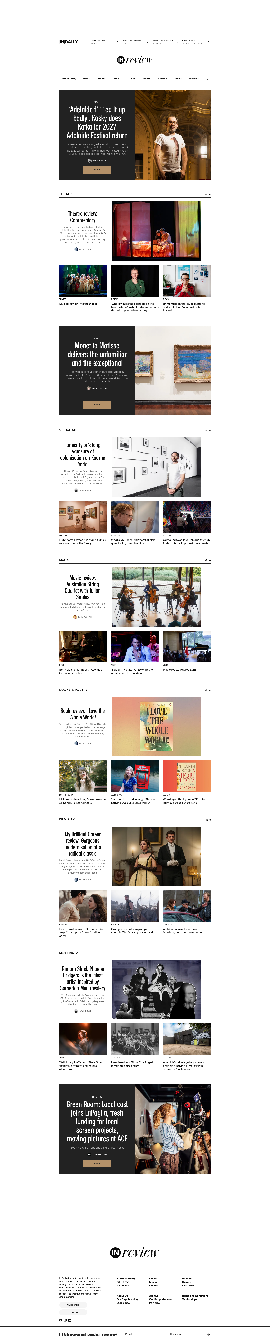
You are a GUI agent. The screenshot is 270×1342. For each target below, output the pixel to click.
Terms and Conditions (195, 1295)
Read (97, 170)
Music (132, 78)
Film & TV (117, 78)
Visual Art (162, 78)
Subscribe (194, 78)
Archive (153, 1295)
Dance (86, 78)
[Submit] (208, 1334)
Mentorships (189, 1299)
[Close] (266, 1331)
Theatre (146, 78)
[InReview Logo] (135, 60)
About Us (122, 1295)
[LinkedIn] (69, 1320)
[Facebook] (60, 1320)
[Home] (74, 42)
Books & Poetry (69, 78)
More (208, 194)
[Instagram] (65, 1320)
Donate (178, 78)
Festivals (101, 78)
